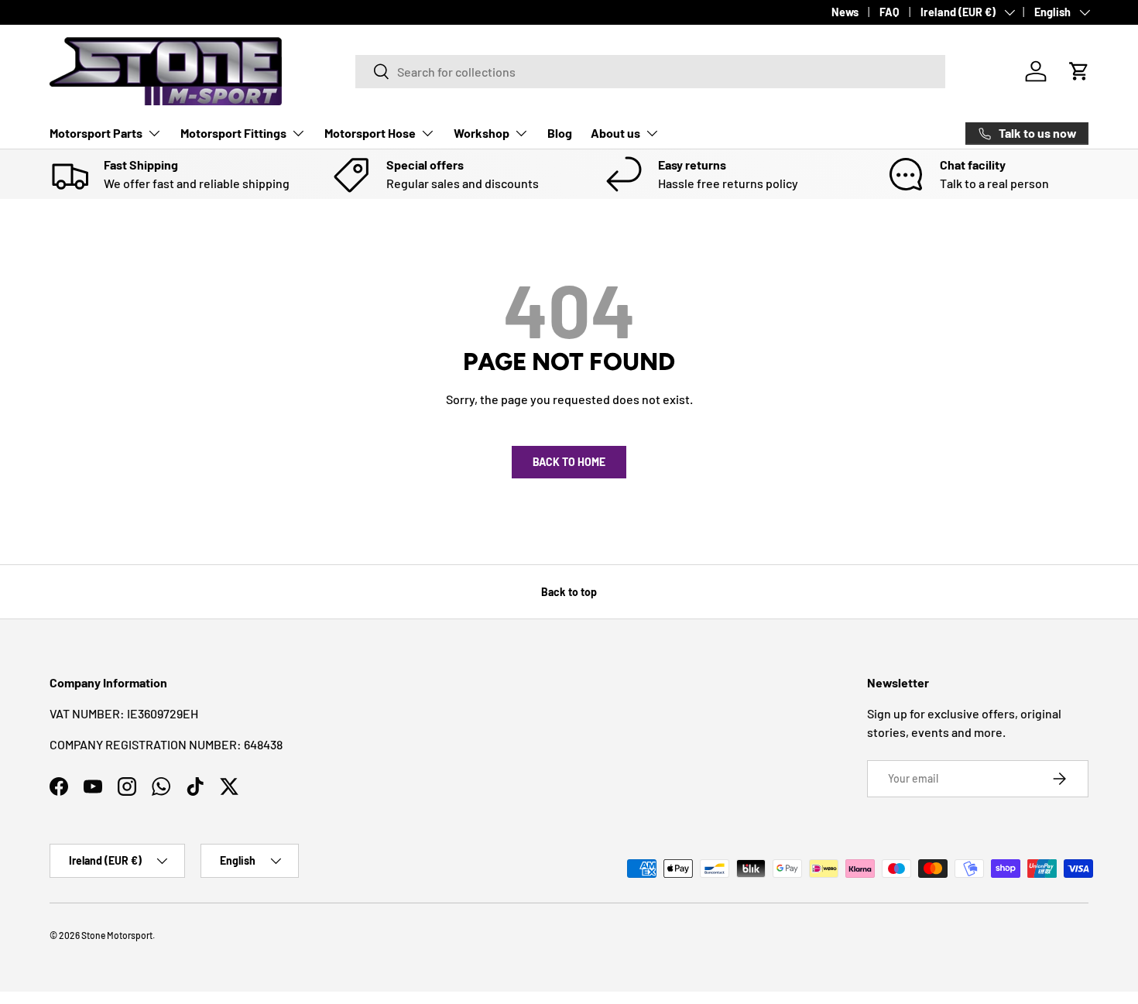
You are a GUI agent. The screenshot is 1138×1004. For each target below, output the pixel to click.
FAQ (889, 12)
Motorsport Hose (370, 132)
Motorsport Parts (96, 132)
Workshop (481, 132)
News (845, 12)
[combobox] (650, 71)
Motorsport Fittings (233, 132)
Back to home (569, 461)
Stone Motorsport (117, 935)
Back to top (569, 591)
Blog (559, 132)
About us (615, 132)
